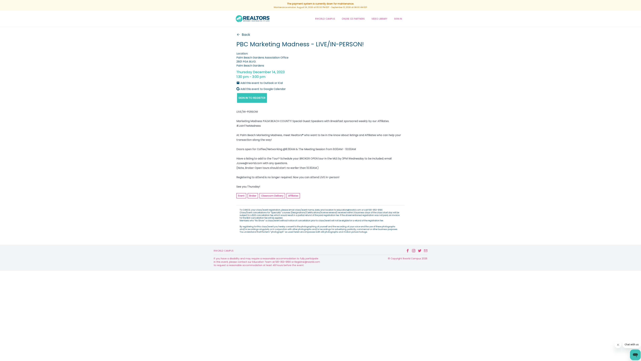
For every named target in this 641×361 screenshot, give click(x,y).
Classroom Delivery (272, 195)
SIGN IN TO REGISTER (252, 98)
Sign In (398, 18)
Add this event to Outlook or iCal (261, 83)
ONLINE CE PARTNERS (353, 18)
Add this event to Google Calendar (263, 89)
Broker (252, 195)
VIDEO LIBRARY (379, 18)
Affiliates (293, 195)
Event (241, 195)
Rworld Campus (224, 250)
